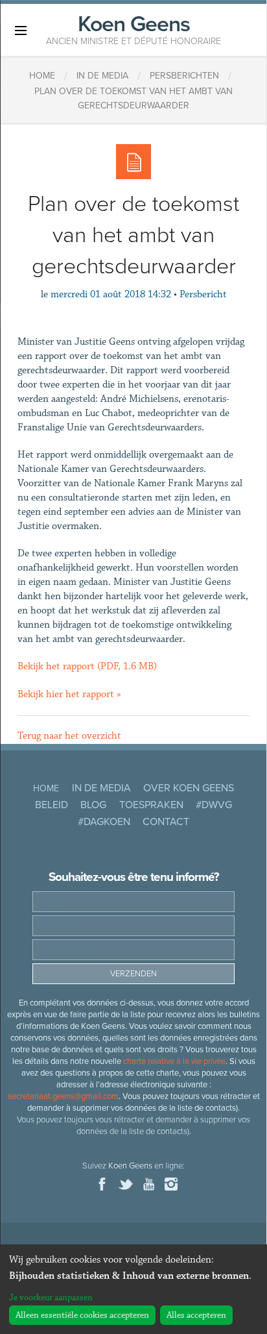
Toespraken (151, 804)
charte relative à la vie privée (174, 1061)
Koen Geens (133, 28)
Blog (93, 804)
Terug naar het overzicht (69, 736)
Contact (166, 821)
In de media (101, 788)
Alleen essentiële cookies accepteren (82, 1315)
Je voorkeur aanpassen (51, 1297)
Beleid (51, 804)
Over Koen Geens (188, 788)
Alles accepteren (196, 1315)
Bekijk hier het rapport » (69, 694)
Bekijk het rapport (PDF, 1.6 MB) (87, 666)
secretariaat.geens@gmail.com (63, 1096)
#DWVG (214, 804)
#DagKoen (104, 821)
